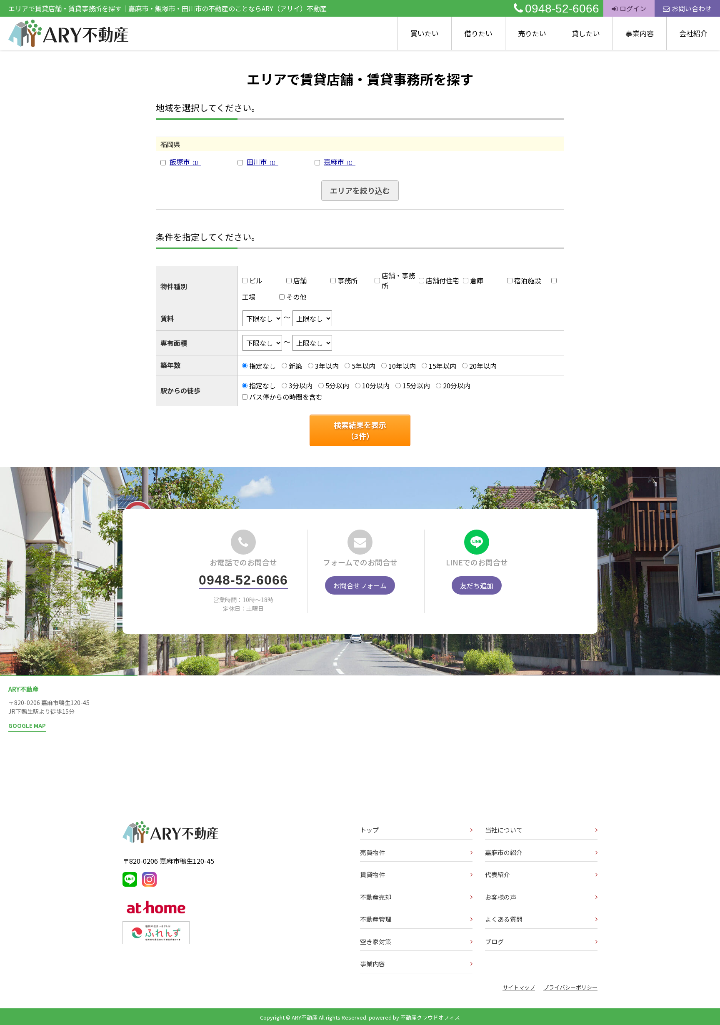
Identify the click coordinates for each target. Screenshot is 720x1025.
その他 (296, 297)
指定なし (262, 366)
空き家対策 (375, 941)
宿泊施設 (527, 280)
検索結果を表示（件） (360, 430)
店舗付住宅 (442, 280)
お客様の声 (500, 896)
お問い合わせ (692, 8)
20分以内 (456, 385)
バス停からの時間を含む (285, 397)
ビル (255, 280)
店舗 (300, 280)
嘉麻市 (339, 162)
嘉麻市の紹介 (503, 852)
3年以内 (327, 366)
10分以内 (376, 385)
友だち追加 (476, 585)
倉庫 (476, 280)
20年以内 (483, 366)
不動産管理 (375, 919)
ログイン (633, 8)
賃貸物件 (372, 874)
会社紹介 (693, 33)
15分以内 (416, 385)
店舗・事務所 (398, 280)
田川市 (262, 162)
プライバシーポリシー (570, 987)
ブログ (494, 941)
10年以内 (402, 366)
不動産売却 (375, 896)
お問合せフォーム (360, 585)
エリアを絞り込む (360, 190)
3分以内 (300, 385)
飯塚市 (185, 162)
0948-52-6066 (562, 8)
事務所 (348, 280)
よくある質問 (503, 919)
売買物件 (372, 852)
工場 (248, 297)
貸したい (586, 33)
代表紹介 (497, 874)
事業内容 (639, 33)
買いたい (424, 33)
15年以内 (442, 366)
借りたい (478, 33)
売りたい (532, 33)
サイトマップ (518, 987)
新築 (295, 366)
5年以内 (363, 366)
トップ (369, 829)
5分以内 (337, 385)
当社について (503, 829)
